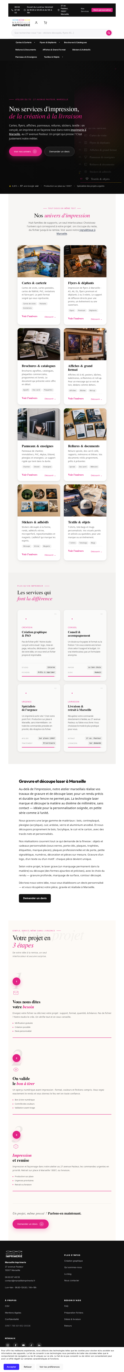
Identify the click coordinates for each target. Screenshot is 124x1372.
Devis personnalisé (102, 10)
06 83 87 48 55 (17, 10)
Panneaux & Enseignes (26, 57)
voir (37, 186)
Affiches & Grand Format (54, 50)
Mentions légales (13, 1312)
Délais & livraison (72, 1319)
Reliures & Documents (25, 50)
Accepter (11, 1366)
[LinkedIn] (39, 1345)
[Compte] (36, 23)
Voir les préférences (49, 1366)
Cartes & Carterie (23, 42)
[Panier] (45, 23)
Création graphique (73, 1261)
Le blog (67, 1274)
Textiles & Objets (51, 57)
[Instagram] (7, 1345)
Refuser (28, 1366)
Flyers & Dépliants (48, 42)
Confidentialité (12, 1319)
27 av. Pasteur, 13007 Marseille (65, 10)
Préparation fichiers (73, 1312)
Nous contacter (71, 1280)
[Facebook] (15, 1345)
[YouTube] (23, 1345)
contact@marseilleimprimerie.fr (20, 1280)
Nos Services (85, 9)
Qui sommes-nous (73, 1267)
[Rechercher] (109, 33)
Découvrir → (50, 316)
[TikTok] (31, 1345)
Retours (68, 1325)
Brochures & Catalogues (75, 42)
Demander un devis (35, 898)
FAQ (66, 1306)
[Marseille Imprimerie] (21, 23)
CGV (7, 1306)
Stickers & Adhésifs (81, 50)
